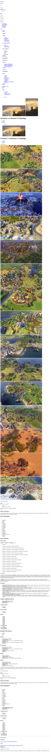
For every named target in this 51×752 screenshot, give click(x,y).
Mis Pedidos (4, 25)
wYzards (5, 82)
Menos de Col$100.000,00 (8, 65)
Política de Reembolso (12, 745)
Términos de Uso (5, 745)
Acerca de (6, 91)
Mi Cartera (4, 26)
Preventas (5, 39)
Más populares (6, 40)
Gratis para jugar (7, 41)
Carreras (5, 92)
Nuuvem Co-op (6, 94)
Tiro (5, 53)
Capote (5, 76)
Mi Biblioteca (4, 23)
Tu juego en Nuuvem (7, 93)
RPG (5, 52)
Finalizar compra (3, 9)
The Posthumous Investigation (9, 81)
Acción (5, 50)
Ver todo (3, 55)
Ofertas (5, 37)
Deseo (2, 509)
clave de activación (13, 508)
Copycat (5, 77)
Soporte (1, 745)
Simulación (6, 54)
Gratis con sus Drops (7, 66)
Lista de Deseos (4, 24)
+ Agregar (2, 18)
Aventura (5, 51)
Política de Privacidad (19, 745)
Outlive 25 (6, 80)
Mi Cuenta (4, 27)
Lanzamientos (6, 38)
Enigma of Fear (6, 78)
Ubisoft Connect (7, 46)
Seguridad (15, 741)
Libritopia (5, 79)
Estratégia (3, 606)
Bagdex (5, 75)
